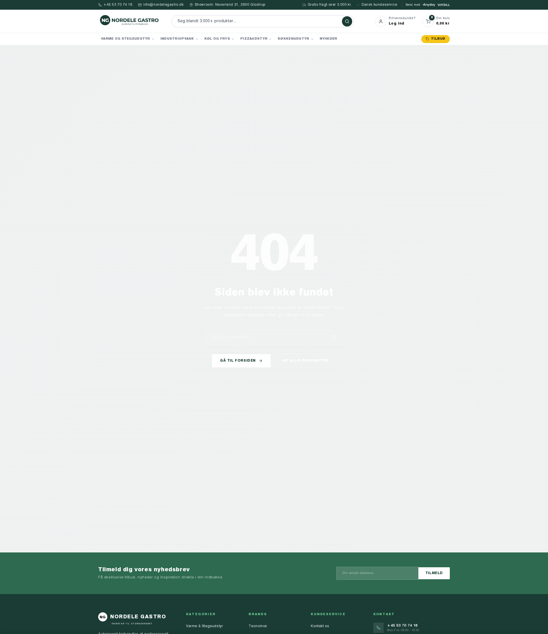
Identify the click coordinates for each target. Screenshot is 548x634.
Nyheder (328, 38)
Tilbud (438, 38)
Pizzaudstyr (253, 38)
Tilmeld (434, 573)
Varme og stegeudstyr (125, 38)
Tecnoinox (258, 626)
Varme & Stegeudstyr (204, 626)
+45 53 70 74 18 (117, 5)
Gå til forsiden (238, 360)
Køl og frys (217, 38)
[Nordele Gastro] (129, 21)
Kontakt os (320, 626)
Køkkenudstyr (293, 38)
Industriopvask (177, 38)
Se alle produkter (305, 360)
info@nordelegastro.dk (163, 5)
